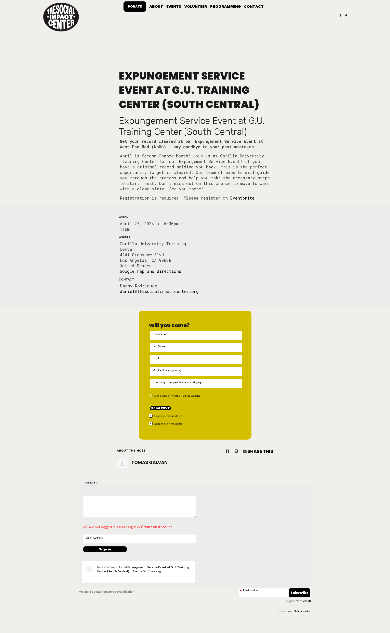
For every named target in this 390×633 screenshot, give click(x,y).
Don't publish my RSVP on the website (177, 395)
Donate (135, 6)
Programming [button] (225, 6)
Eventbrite (242, 198)
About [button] (156, 6)
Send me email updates (168, 416)
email (307, 601)
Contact (254, 6)
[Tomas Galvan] (122, 463)
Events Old (140, 571)
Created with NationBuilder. (294, 611)
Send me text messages (168, 423)
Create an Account (156, 527)
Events (173, 6)
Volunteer (195, 6)
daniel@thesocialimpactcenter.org (159, 291)
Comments (91, 483)
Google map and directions (150, 271)
